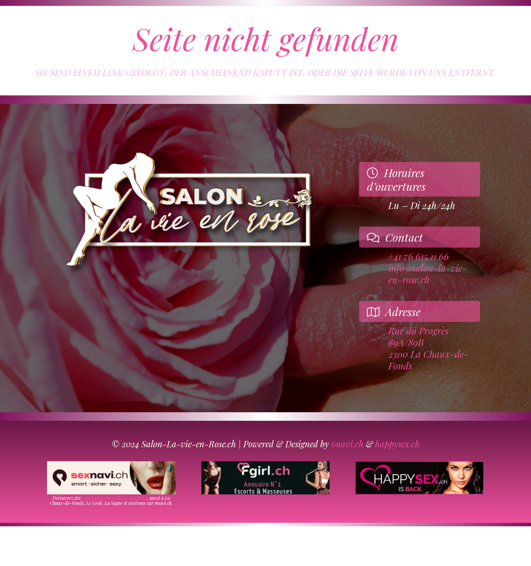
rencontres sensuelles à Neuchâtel (114, 498)
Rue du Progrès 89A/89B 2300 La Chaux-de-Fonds (428, 348)
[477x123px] (419, 477)
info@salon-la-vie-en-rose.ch (427, 274)
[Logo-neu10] (188, 211)
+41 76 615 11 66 (418, 256)
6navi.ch (347, 444)
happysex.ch (397, 444)
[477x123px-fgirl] (265, 477)
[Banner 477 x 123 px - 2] (111, 477)
